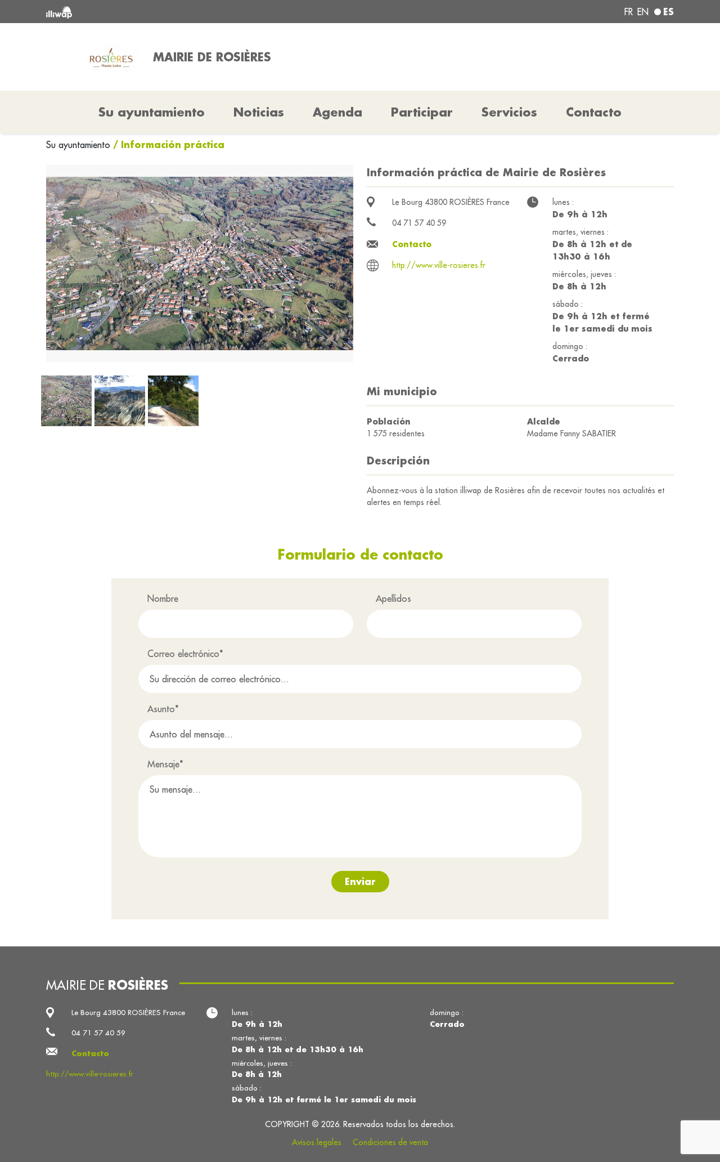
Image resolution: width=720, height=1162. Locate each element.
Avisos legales (316, 1142)
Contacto (594, 112)
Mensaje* (165, 764)
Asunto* (163, 708)
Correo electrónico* (185, 653)
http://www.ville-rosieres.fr (438, 265)
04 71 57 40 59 (419, 223)
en (643, 11)
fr (628, 11)
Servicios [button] (509, 112)
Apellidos (393, 598)
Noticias (258, 112)
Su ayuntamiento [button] (151, 112)
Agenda (337, 112)
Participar (422, 112)
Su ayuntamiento (79, 144)
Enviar (360, 881)
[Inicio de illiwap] (173, 11)
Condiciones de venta (390, 1142)
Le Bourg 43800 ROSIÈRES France (451, 202)
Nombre (162, 598)
